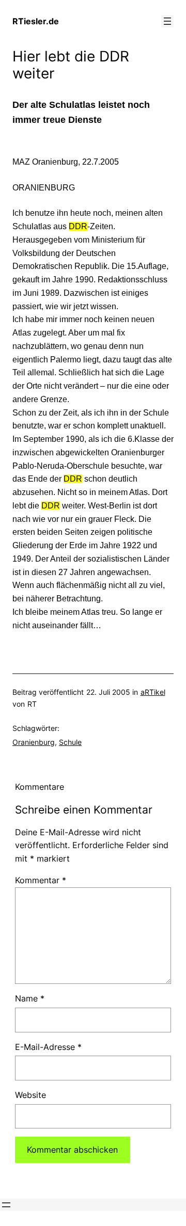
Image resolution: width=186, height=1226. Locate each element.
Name (29, 998)
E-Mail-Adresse (48, 1047)
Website (30, 1095)
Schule (70, 742)
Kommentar (40, 880)
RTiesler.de (35, 21)
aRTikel (153, 692)
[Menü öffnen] (167, 21)
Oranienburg (33, 742)
